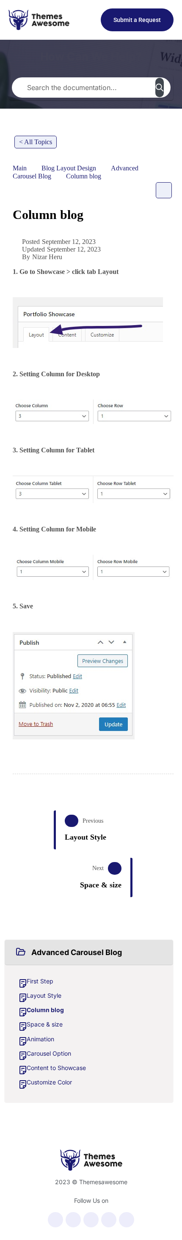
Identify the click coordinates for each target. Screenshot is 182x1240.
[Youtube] (91, 1219)
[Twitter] (73, 1219)
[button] (89, 952)
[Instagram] (108, 1219)
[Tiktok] (126, 1219)
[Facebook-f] (55, 1219)
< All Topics (35, 141)
